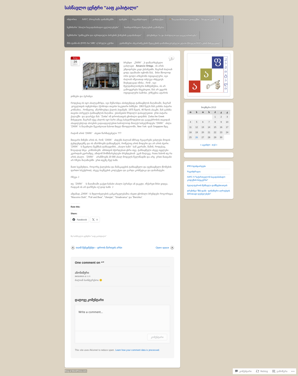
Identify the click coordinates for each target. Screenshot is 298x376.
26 (196, 137)
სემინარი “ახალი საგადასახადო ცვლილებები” (93, 27)
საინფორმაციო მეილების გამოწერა (144, 27)
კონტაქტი (157, 19)
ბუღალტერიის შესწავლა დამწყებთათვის (207, 185)
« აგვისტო (205, 145)
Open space (162, 247)
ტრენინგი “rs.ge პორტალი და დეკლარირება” (172, 35)
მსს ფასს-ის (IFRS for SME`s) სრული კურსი (90, 43)
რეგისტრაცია (139, 19)
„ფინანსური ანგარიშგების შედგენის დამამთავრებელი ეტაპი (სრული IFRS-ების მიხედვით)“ (169, 43)
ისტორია (72, 19)
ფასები (123, 19)
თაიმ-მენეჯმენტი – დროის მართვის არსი (99, 247)
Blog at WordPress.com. (76, 371)
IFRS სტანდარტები (196, 166)
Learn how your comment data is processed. (137, 350)
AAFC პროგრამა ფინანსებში (98, 19)
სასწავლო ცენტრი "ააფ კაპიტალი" (101, 7)
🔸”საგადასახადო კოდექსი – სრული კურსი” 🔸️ (195, 19)
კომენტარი (157, 337)
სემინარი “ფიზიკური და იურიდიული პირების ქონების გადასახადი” (104, 35)
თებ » (214, 145)
